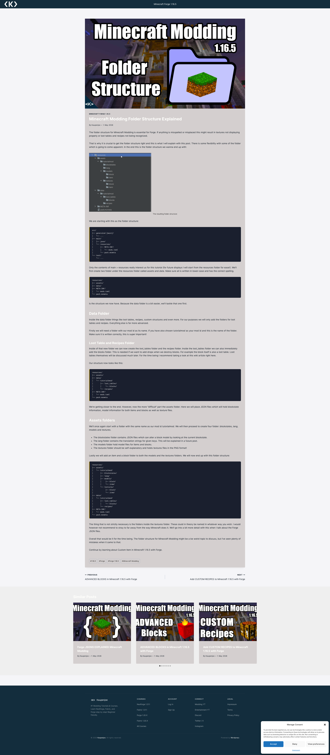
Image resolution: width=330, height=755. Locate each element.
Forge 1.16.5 (113, 561)
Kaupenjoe (96, 125)
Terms (230, 710)
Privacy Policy (233, 715)
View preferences (316, 744)
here (213, 355)
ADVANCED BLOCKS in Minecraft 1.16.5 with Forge (111, 577)
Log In (170, 704)
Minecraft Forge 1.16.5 (165, 4)
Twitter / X (199, 721)
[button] (325, 724)
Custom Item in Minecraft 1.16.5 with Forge (140, 550)
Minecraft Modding (130, 561)
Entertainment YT (202, 710)
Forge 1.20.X (142, 715)
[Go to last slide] (77, 633)
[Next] (253, 633)
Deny (294, 744)
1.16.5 (93, 561)
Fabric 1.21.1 (142, 710)
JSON (204, 407)
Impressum (296, 750)
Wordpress (235, 738)
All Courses (141, 726)
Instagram (199, 726)
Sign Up (171, 710)
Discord (198, 715)
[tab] (159, 666)
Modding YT (200, 704)
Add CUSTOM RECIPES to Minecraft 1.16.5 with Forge (217, 577)
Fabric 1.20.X (142, 721)
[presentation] (102, 622)
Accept (273, 744)
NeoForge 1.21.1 (143, 704)
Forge (102, 561)
